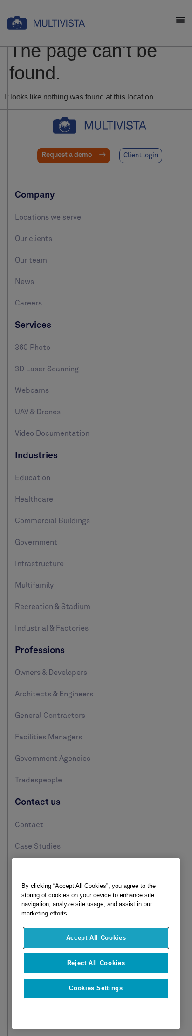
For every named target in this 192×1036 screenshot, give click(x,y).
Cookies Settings (96, 988)
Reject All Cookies (96, 962)
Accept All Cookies (96, 937)
